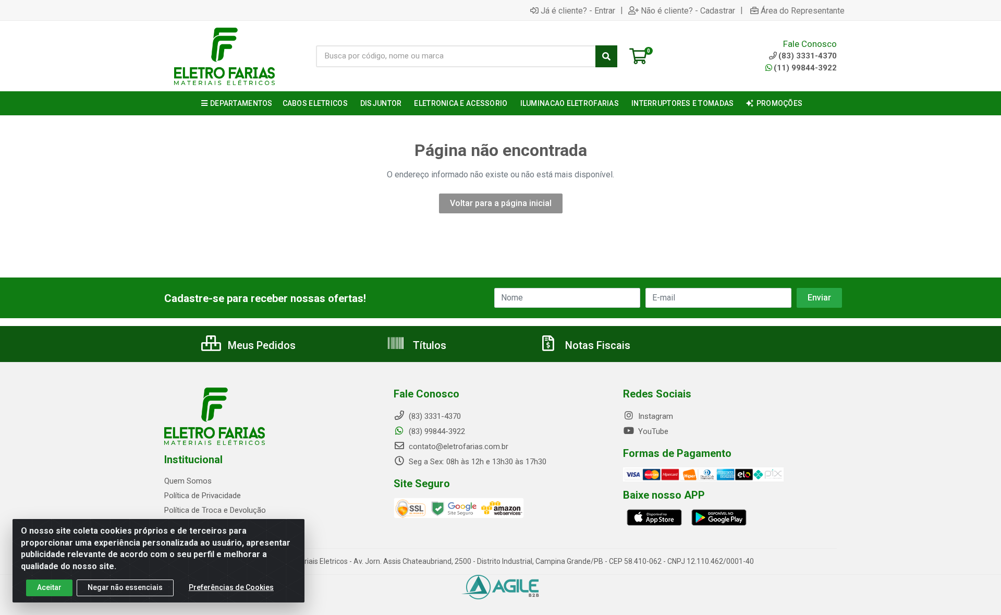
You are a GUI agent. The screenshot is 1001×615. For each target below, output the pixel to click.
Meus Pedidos (260, 345)
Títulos (428, 345)
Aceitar (49, 587)
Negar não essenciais (125, 587)
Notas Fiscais (596, 345)
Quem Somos (188, 481)
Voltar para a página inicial (501, 203)
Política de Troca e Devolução (215, 510)
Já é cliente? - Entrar (578, 10)
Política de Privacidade (202, 495)
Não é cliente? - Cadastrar (688, 10)
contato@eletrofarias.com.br (457, 446)
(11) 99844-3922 (805, 68)
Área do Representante (803, 10)
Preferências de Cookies (231, 587)
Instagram (654, 416)
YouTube (652, 431)
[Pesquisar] (606, 56)
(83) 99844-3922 (436, 431)
